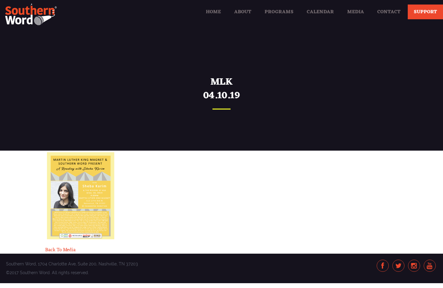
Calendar (320, 12)
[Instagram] (414, 266)
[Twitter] (398, 266)
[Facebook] (382, 266)
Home (213, 12)
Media (355, 12)
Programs (279, 12)
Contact (389, 12)
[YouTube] (429, 266)
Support (425, 12)
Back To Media (60, 250)
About (242, 12)
